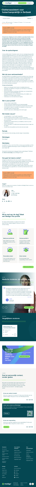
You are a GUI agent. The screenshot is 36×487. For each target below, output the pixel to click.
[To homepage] (6, 484)
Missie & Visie (4, 470)
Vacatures (4, 6)
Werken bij (4, 477)
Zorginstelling (28, 450)
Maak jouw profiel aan (17, 457)
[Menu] (32, 3)
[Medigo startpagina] (7, 3)
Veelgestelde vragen (17, 459)
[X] (4, 201)
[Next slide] (6, 307)
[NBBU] (30, 484)
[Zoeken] (17, 3)
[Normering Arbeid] (33, 484)
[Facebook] (8, 201)
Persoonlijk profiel (17, 455)
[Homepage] (2, 6)
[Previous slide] (3, 307)
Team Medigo (4, 473)
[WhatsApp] (2, 201)
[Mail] (11, 201)
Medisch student (17, 450)
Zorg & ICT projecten (29, 458)
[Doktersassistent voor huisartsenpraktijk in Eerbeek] (15, 335)
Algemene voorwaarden (23, 482)
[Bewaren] (13, 335)
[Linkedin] (6, 201)
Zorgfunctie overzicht (17, 452)
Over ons (3, 468)
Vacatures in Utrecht (5, 456)
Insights (3, 475)
